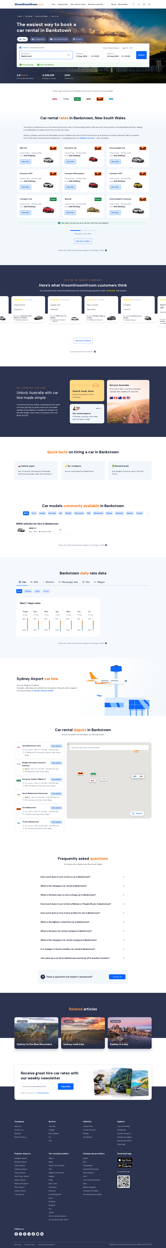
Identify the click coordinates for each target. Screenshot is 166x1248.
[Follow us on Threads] (24, 1234)
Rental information (124, 1141)
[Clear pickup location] (68, 55)
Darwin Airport (19, 1173)
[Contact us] (139, 4)
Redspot (52, 1205)
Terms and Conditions (46, 1245)
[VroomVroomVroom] (29, 4)
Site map (17, 1245)
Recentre (139, 813)
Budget (51, 1176)
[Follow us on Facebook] (16, 1234)
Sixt (50, 1209)
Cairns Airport (19, 1165)
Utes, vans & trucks (78, 4)
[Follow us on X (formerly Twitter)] (29, 1234)
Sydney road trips (68, 1018)
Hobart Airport (20, 1180)
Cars (53, 4)
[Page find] (133, 4)
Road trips (121, 1144)
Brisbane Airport (20, 1162)
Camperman (87, 1165)
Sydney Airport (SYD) (43, 690)
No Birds (52, 1202)
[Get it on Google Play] (125, 1165)
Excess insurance (124, 1133)
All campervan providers (92, 1194)
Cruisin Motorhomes (91, 1169)
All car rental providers (57, 1216)
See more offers (83, 241)
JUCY (85, 1176)
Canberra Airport (20, 1169)
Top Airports (19, 1194)
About (113, 4)
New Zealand (54, 1133)
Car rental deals (123, 1126)
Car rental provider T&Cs (58, 1220)
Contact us (18, 1130)
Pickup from (25, 54)
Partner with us (20, 1137)
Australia (52, 1126)
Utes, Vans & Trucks (60, 39)
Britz (85, 1162)
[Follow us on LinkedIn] (42, 1234)
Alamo (51, 1158)
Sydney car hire (87, 138)
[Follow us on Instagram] (20, 1234)
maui (85, 1183)
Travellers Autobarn (90, 1191)
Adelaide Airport (20, 1158)
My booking (122, 4)
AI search (79, 39)
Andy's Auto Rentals (56, 1165)
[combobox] (42, 56)
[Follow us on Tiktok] (33, 1234)
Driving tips (121, 1130)
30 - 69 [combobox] (127, 48)
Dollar (51, 1180)
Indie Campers (88, 1173)
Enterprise (53, 1187)
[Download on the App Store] (125, 1159)
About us (18, 1126)
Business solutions (95, 4)
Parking (86, 1133)
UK (50, 1137)
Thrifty (51, 1212)
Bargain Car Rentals (56, 1173)
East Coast (53, 1183)
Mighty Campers (89, 1187)
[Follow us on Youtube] (37, 1234)
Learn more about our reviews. (81, 352)
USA (50, 1141)
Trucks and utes (89, 1130)
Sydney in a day (114, 1018)
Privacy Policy (43, 1093)
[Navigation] (149, 4)
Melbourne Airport (21, 1183)
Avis (50, 1169)
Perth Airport (19, 1187)
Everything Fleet (55, 1194)
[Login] (143, 4)
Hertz (51, 1198)
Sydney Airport (20, 1191)
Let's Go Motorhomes (91, 1180)
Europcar (52, 1191)
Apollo (85, 1158)
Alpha (51, 1162)
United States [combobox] (110, 48)
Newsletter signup (124, 1137)
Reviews (17, 1133)
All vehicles (87, 1137)
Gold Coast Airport (21, 1176)
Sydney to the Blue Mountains (26, 1018)
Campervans (63, 4)
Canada (52, 1130)
